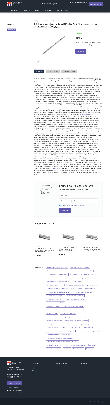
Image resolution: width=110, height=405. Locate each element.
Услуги (37, 10)
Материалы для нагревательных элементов (59, 271)
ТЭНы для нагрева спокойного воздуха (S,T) (58, 281)
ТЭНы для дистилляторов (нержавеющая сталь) (82, 274)
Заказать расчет (96, 4)
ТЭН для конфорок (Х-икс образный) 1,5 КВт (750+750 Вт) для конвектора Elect (91, 249)
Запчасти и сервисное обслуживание (88, 331)
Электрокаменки (88, 327)
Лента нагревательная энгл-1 (75, 295)
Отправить (65, 210)
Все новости (12, 30)
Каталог (26, 10)
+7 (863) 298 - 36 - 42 (79, 2)
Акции (34, 368)
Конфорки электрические (68, 313)
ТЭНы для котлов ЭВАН (53, 278)
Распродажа (89, 348)
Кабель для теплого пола (54, 324)
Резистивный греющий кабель (55, 295)
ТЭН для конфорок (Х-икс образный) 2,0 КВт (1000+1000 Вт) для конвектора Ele (44, 250)
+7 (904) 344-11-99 (14, 377)
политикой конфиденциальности (76, 205)
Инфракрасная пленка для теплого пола (76, 320)
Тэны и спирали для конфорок (84, 317)
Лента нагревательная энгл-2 (55, 299)
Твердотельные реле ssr (53, 348)
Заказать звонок (81, 6)
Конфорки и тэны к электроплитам (79, 310)
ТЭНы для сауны (78, 281)
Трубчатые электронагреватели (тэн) (57, 267)
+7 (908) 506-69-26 (14, 374)
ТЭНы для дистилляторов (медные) (56, 274)
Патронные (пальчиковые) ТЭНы (83, 271)
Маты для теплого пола (70, 324)
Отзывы (34, 370)
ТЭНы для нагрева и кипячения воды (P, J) (74, 278)
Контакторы (92, 345)
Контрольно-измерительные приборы (57, 345)
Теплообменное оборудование (66, 331)
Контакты (48, 10)
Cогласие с (73, 205)
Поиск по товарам (62, 10)
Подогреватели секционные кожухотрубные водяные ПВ (62, 341)
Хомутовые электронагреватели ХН (56, 310)
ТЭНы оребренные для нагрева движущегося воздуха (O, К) (81, 285)
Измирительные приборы (78, 345)
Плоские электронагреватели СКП (82, 292)
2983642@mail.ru (84, 114)
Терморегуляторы (85, 324)
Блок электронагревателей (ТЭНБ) (80, 267)
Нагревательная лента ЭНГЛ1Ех (55, 303)
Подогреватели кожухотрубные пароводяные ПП (60, 338)
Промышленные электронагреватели (57, 288)
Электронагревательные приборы (56, 327)
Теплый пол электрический (54, 320)
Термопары (67, 348)
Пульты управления (74, 327)
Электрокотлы (51, 331)
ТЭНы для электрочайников (54, 285)
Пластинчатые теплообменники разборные (59, 334)
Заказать (81, 51)
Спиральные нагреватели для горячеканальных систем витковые (65, 306)
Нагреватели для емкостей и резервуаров (58, 292)
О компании (13, 10)
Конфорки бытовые (52, 313)
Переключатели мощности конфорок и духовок (60, 317)
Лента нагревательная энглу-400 (76, 299)
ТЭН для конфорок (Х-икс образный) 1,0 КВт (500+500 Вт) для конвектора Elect (67, 249)
